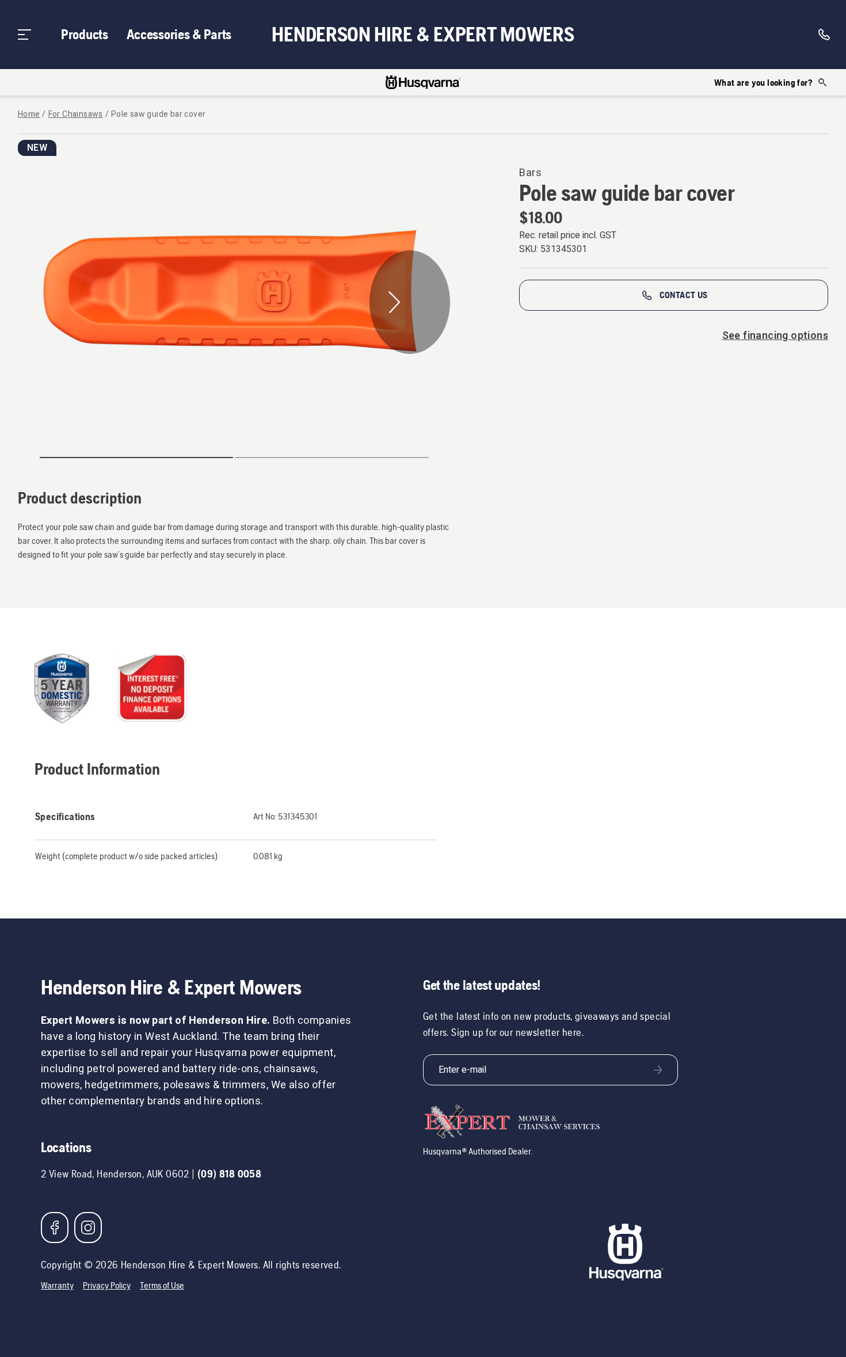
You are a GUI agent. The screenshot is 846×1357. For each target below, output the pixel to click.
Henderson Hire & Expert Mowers (423, 34)
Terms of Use (162, 1285)
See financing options (775, 336)
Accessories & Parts (179, 34)
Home (29, 114)
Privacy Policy (107, 1285)
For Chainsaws (75, 114)
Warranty (57, 1285)
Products (84, 34)
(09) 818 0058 (229, 1174)
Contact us (684, 294)
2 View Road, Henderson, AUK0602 (115, 1174)
